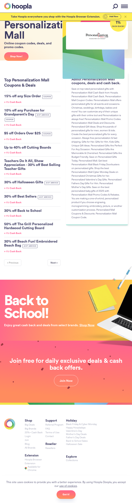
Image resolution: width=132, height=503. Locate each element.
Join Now (66, 381)
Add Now (113, 16)
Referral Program (54, 424)
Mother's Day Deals (76, 434)
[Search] (116, 6)
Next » (54, 262)
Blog (27, 444)
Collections (72, 460)
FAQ (47, 428)
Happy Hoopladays (76, 427)
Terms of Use (52, 432)
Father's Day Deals (76, 437)
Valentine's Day (74, 430)
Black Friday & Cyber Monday (81, 424)
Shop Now (87, 325)
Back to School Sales (77, 440)
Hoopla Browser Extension (33, 461)
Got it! (66, 494)
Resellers (50, 448)
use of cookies (68, 486)
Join (27, 439)
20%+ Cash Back (34, 432)
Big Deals (30, 424)
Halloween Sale (74, 444)
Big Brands (30, 428)
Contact (49, 436)
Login (28, 436)
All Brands (30, 447)
